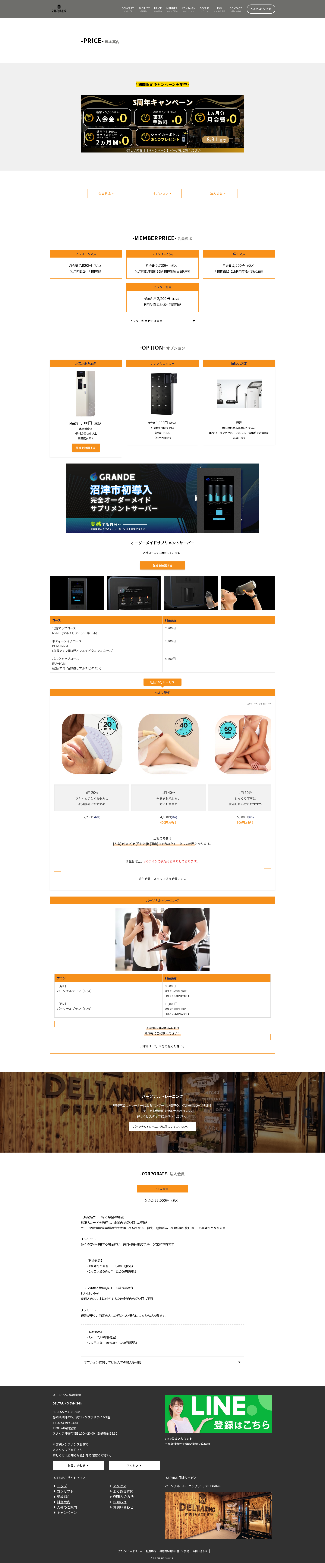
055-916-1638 (262, 9)
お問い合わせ (77, 1465)
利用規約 (151, 1551)
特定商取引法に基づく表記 (174, 1551)
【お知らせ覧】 (75, 1455)
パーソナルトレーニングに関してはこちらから (160, 1126)
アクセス (133, 1465)
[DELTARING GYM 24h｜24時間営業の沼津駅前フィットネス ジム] (59, 9)
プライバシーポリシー (130, 1551)
